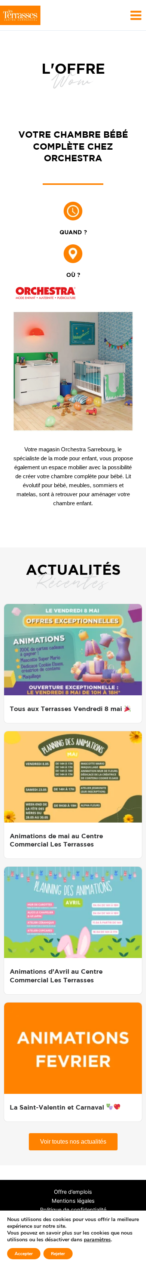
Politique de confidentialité (73, 1209)
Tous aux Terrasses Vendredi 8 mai (67, 708)
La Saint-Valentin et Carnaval (58, 1107)
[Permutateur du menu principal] (136, 15)
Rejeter (58, 1254)
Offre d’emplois (73, 1192)
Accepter (24, 1254)
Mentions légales (73, 1201)
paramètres (97, 1239)
